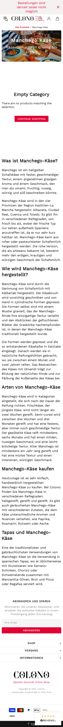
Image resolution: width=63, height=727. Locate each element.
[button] (48, 719)
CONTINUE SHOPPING (32, 118)
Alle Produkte (22, 27)
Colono (14, 19)
